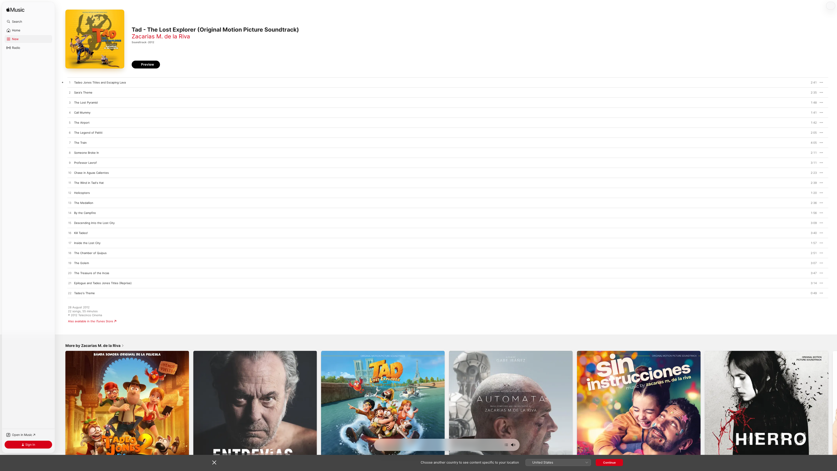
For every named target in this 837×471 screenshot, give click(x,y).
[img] (15, 9)
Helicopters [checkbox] (82, 193)
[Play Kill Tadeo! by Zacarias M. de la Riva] (69, 233)
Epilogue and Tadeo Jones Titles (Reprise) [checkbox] (103, 283)
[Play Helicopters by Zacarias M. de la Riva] (69, 193)
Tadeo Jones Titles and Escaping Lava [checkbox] (100, 82)
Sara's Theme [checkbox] (83, 92)
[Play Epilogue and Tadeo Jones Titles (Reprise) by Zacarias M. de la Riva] (69, 283)
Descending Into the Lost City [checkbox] (94, 223)
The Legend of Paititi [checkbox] (88, 132)
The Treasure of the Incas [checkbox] (91, 273)
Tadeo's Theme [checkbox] (84, 293)
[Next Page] (833, 412)
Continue (609, 462)
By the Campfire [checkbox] (85, 213)
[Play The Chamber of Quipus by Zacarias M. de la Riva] (69, 253)
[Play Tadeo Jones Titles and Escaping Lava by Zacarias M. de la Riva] (69, 83)
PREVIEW (812, 82)
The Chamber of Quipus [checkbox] (90, 253)
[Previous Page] (61, 412)
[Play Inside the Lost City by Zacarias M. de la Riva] (69, 243)
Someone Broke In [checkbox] (86, 152)
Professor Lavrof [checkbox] (85, 162)
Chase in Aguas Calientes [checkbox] (91, 172)
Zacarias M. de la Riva (161, 36)
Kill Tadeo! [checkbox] (81, 233)
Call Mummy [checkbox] (82, 112)
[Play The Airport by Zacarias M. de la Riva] (69, 123)
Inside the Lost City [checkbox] (87, 243)
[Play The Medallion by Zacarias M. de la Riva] (69, 203)
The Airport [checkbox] (82, 122)
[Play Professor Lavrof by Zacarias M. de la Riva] (69, 163)
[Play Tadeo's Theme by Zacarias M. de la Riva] (69, 293)
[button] (28, 21)
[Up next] (506, 445)
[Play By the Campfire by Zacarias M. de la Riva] (69, 213)
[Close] (214, 462)
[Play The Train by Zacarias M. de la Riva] (69, 143)
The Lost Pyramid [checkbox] (86, 102)
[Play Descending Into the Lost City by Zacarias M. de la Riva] (69, 223)
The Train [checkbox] (80, 142)
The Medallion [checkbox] (83, 203)
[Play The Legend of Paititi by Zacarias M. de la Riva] (69, 133)
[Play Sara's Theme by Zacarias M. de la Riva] (69, 93)
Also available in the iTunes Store (90, 321)
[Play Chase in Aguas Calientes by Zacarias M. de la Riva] (69, 173)
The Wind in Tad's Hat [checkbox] (89, 182)
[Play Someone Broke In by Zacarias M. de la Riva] (69, 153)
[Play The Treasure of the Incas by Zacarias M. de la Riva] (69, 273)
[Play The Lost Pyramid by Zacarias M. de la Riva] (69, 103)
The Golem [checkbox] (81, 263)
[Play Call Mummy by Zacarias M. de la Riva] (69, 113)
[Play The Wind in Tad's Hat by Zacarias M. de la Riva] (69, 183)
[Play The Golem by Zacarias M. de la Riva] (69, 263)
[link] (94, 345)
